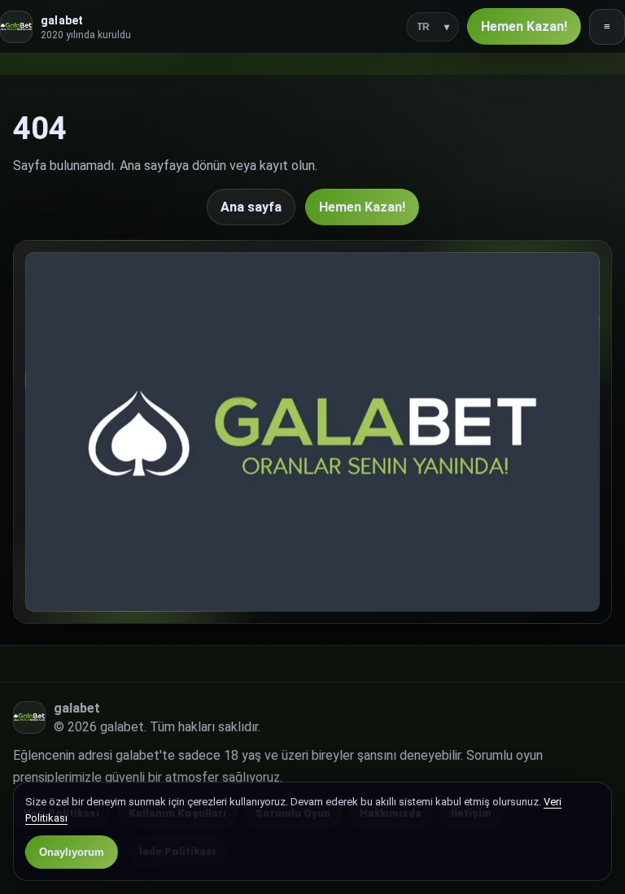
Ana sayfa (251, 207)
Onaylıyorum (71, 852)
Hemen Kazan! (524, 26)
